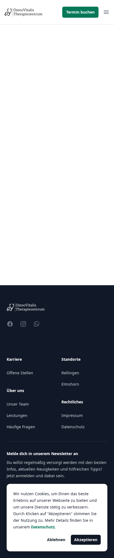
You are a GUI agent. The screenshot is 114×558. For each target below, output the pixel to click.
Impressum (72, 415)
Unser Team (18, 404)
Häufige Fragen (21, 426)
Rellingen (70, 372)
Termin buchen (80, 12)
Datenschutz (73, 426)
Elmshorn (70, 384)
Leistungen (17, 415)
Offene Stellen (20, 372)
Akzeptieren (85, 539)
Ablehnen (56, 539)
